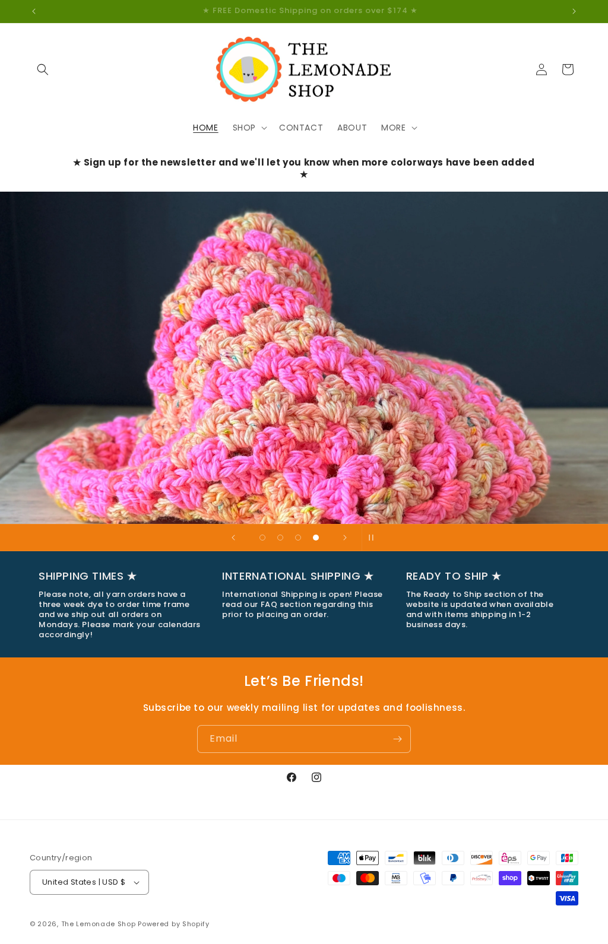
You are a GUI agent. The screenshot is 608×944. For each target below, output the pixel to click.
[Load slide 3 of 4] (298, 537)
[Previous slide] (233, 538)
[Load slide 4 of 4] (316, 537)
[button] (43, 69)
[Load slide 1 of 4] (262, 537)
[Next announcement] (574, 11)
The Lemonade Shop (98, 924)
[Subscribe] (397, 739)
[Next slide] (345, 538)
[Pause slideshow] (375, 538)
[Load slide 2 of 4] (280, 537)
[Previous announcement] (34, 11)
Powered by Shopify (174, 924)
